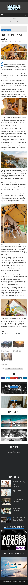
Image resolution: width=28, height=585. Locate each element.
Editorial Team (18, 41)
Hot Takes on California (14, 423)
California (8, 368)
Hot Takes (11, 425)
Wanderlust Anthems (18, 499)
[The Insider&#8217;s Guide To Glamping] (6, 344)
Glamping (19, 368)
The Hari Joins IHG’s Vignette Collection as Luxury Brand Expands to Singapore (20, 519)
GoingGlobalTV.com (15, 581)
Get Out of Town (6, 30)
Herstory (11, 438)
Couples (14, 368)
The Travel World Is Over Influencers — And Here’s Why (19, 482)
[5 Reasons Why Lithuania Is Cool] (6, 356)
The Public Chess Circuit (19, 508)
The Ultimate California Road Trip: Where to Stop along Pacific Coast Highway (14, 435)
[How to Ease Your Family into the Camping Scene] (18, 344)
